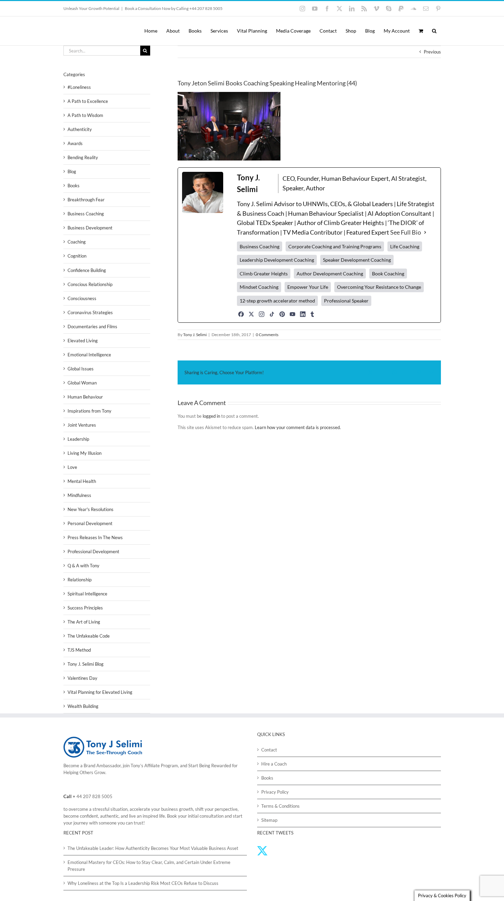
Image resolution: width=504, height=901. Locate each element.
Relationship (80, 579)
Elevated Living (83, 340)
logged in (211, 416)
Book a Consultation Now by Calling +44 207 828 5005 (174, 8)
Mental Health (82, 481)
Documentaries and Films (92, 326)
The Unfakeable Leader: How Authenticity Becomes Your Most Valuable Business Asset (153, 848)
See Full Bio (405, 232)
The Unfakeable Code (89, 636)
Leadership (78, 439)
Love (72, 467)
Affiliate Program (161, 765)
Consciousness (82, 298)
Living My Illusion (84, 453)
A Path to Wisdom (85, 115)
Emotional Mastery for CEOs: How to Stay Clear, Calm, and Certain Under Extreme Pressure (149, 865)
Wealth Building (83, 706)
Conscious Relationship (90, 284)
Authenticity (80, 129)
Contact (269, 749)
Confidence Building (87, 270)
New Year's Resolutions (90, 509)
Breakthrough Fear (86, 199)
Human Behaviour (85, 397)
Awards (75, 143)
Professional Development (93, 551)
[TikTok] (272, 314)
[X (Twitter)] (251, 314)
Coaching (77, 242)
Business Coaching (86, 213)
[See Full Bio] (425, 232)
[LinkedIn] (303, 314)
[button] (434, 30)
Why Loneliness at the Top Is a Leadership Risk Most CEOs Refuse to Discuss (143, 883)
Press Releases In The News (95, 537)
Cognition (77, 256)
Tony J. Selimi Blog (86, 664)
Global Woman (82, 383)
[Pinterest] (282, 314)
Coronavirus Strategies (90, 312)
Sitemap (269, 820)
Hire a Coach (274, 764)
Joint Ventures (82, 425)
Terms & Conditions (280, 806)
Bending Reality (83, 157)
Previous (432, 52)
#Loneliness (79, 87)
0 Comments (267, 334)
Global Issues (81, 368)
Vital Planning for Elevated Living (100, 692)
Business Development (90, 227)
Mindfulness (79, 495)
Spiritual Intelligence (87, 593)
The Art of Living (84, 622)
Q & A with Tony (83, 565)
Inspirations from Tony (89, 411)
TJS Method (79, 650)
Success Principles (85, 607)
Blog (72, 171)
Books (74, 185)
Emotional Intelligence (89, 354)
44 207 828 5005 (94, 796)
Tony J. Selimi (195, 334)
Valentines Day (82, 678)
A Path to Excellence (88, 101)
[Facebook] (241, 314)
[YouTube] (292, 314)
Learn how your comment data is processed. (298, 427)
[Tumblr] (312, 314)
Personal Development (90, 523)
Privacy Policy (275, 792)
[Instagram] (261, 314)
